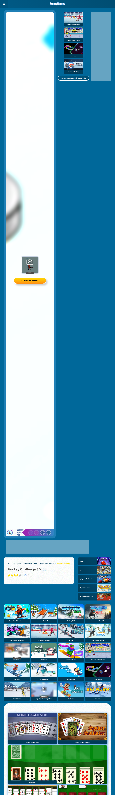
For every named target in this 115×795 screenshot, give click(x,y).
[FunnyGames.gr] (9, 563)
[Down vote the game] (36, 532)
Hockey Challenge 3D (65, 563)
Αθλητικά (17, 563)
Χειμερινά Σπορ (30, 563)
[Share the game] (42, 532)
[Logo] (57, 4)
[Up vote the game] (30, 532)
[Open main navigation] (4, 4)
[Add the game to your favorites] (44, 569)
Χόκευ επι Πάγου (47, 563)
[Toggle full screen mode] (48, 532)
